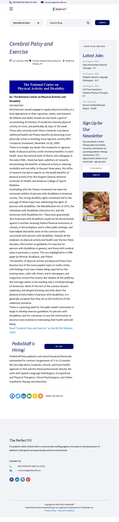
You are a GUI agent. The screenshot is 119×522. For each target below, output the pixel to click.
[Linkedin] (23, 396)
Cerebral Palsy (45, 60)
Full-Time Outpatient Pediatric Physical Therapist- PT (96, 92)
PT (41, 64)
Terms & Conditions (66, 510)
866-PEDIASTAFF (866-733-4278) (25, 2)
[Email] (29, 396)
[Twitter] (17, 396)
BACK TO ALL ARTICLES (95, 46)
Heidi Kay (70, 60)
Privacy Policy (50, 510)
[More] (40, 396)
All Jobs (59, 346)
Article (35, 60)
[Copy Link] (34, 396)
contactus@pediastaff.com (55, 2)
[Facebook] (12, 396)
